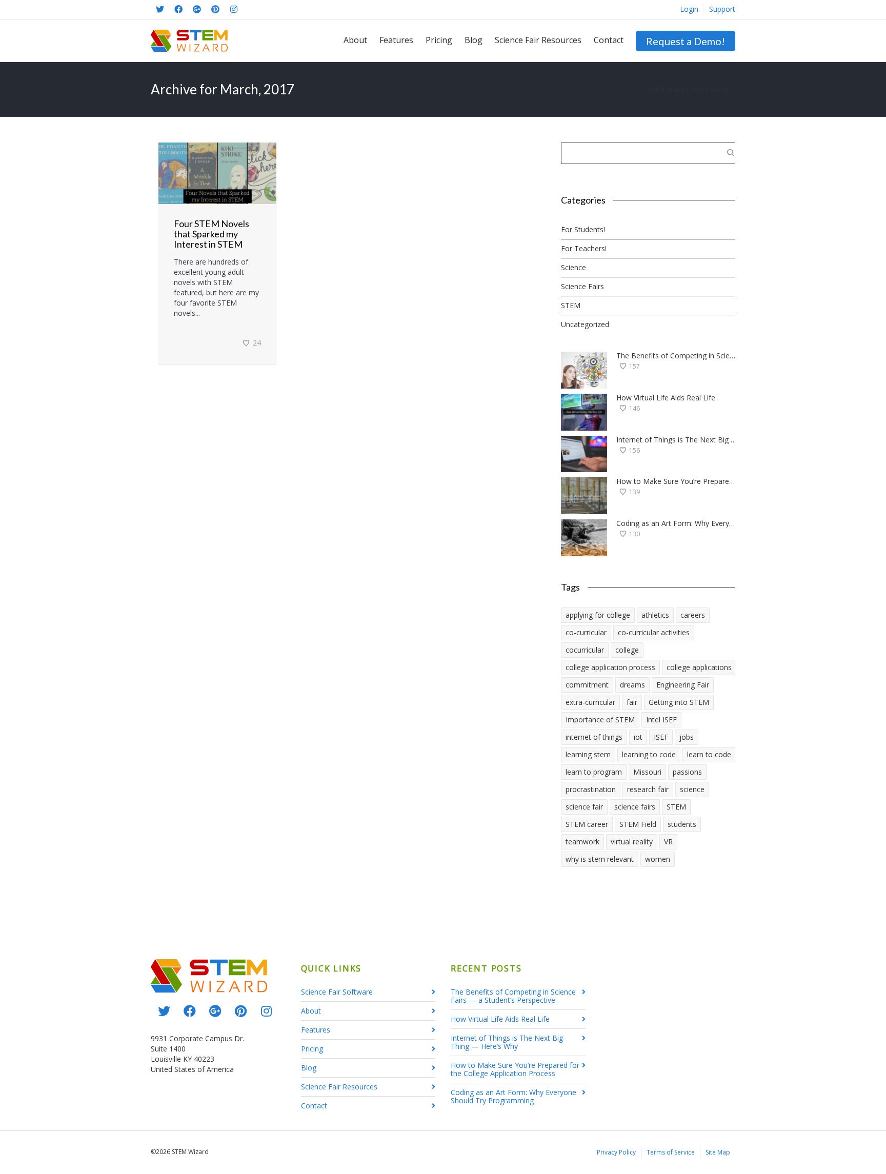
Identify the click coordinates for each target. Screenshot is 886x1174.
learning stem (588, 754)
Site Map (718, 1152)
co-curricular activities (654, 632)
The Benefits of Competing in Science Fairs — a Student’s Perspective (677, 356)
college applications (699, 667)
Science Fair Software (337, 992)
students (682, 824)
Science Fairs (582, 286)
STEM (570, 305)
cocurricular (585, 650)
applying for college (598, 615)
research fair (648, 789)
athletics (655, 615)
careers (692, 615)
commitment (587, 685)
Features (396, 40)
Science (573, 267)
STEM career (587, 824)
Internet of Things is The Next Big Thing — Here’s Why (677, 440)
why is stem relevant (600, 859)
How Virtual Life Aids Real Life (665, 398)
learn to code (709, 754)
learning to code (649, 754)
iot (638, 737)
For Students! (583, 229)
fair (632, 702)
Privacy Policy (616, 1152)
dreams (632, 685)
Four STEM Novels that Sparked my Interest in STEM (211, 234)
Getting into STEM (679, 702)
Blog (473, 40)
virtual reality (632, 841)
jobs (686, 737)
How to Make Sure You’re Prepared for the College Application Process (677, 481)
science (692, 789)
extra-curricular (590, 702)
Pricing (439, 40)
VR (668, 841)
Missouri (647, 772)
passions (687, 772)
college (627, 650)
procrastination (591, 789)
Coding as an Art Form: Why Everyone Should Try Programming (677, 523)
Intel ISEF (661, 719)
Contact (608, 40)
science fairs (634, 807)
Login (689, 9)
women (657, 859)
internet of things (594, 737)
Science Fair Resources (538, 40)
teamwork (582, 841)
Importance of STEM (600, 719)
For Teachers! (584, 248)
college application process (610, 667)
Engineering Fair (682, 685)
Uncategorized (585, 324)
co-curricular (586, 632)
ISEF (661, 737)
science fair (584, 807)
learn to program (594, 772)
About (355, 40)
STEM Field (637, 824)
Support (722, 9)
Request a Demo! (685, 41)
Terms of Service (671, 1152)
